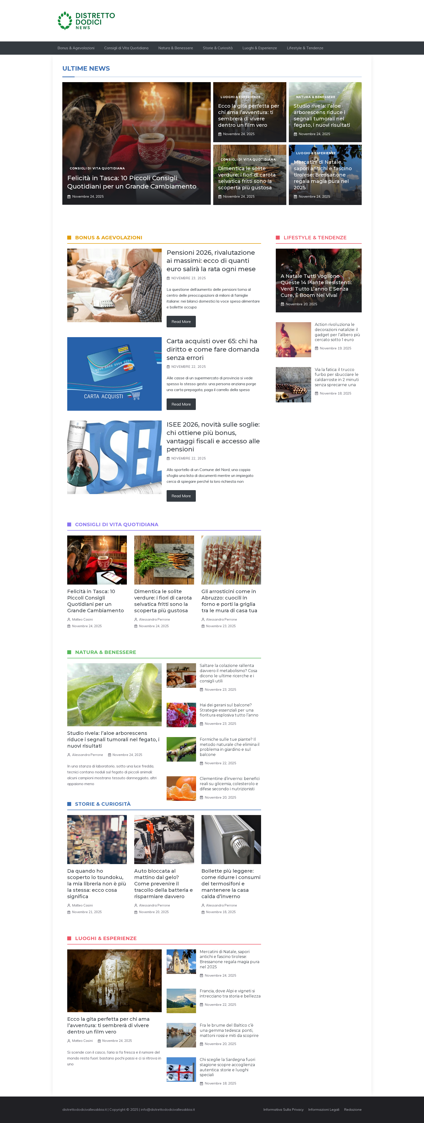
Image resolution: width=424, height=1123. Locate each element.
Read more (181, 321)
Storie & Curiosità (218, 48)
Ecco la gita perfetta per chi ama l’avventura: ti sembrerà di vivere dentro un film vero (108, 1025)
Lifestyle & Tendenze (305, 48)
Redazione (353, 1109)
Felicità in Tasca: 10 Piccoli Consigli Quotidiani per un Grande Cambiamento (132, 182)
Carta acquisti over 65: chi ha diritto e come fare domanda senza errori (213, 349)
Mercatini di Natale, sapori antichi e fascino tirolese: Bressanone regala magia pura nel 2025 (323, 175)
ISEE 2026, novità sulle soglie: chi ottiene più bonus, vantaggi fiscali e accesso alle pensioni (213, 437)
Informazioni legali (323, 1109)
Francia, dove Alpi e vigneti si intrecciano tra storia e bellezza (230, 993)
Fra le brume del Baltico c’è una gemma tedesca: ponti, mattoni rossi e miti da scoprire (229, 1030)
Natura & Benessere (175, 48)
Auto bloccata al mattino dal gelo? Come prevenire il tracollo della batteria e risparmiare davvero (163, 883)
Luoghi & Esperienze (259, 48)
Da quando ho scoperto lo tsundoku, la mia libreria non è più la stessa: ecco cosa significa (96, 883)
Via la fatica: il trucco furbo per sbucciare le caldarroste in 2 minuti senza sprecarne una (337, 377)
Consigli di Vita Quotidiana (126, 48)
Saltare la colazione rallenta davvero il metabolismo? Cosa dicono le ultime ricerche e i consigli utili (228, 673)
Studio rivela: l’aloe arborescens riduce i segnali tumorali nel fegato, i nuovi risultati (113, 739)
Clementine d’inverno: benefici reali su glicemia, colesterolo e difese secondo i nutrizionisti (230, 783)
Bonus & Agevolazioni (75, 48)
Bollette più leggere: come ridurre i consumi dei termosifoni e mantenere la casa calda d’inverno (231, 883)
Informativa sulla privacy (284, 1109)
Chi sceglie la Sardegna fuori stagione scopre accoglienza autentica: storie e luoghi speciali (227, 1067)
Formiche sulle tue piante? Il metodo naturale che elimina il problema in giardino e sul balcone (230, 747)
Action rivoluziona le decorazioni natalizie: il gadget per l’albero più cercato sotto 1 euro (337, 332)
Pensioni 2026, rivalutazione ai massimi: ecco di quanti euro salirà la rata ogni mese (211, 261)
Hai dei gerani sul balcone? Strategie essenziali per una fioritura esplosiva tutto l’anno (229, 710)
